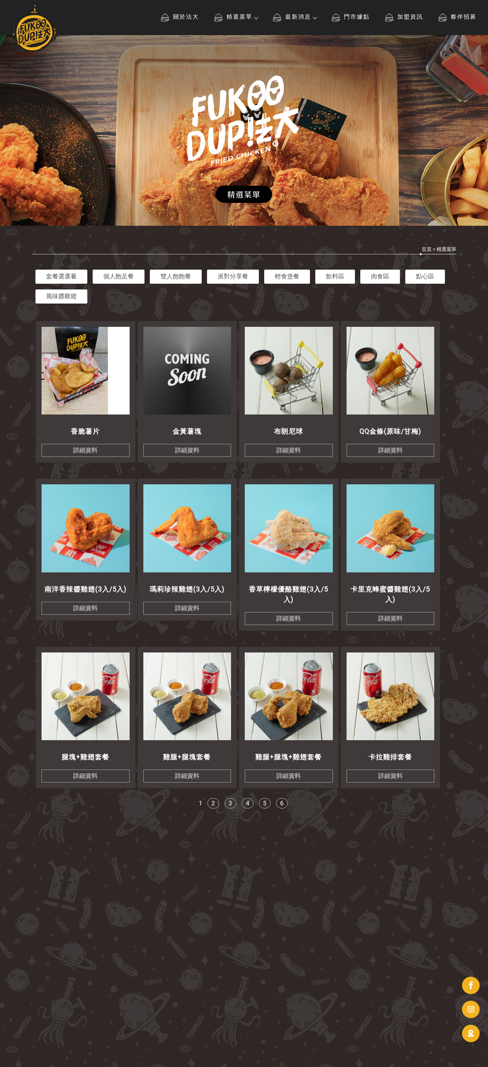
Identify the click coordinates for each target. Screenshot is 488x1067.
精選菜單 (239, 16)
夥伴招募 (464, 16)
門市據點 (357, 16)
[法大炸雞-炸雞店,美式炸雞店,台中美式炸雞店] (34, 28)
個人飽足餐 (118, 276)
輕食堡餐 (287, 276)
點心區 (425, 276)
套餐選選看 (61, 276)
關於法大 (186, 16)
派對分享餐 (233, 276)
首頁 (427, 249)
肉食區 (380, 276)
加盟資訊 (410, 16)
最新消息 (298, 16)
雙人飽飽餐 (176, 276)
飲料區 (335, 276)
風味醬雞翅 (61, 296)
